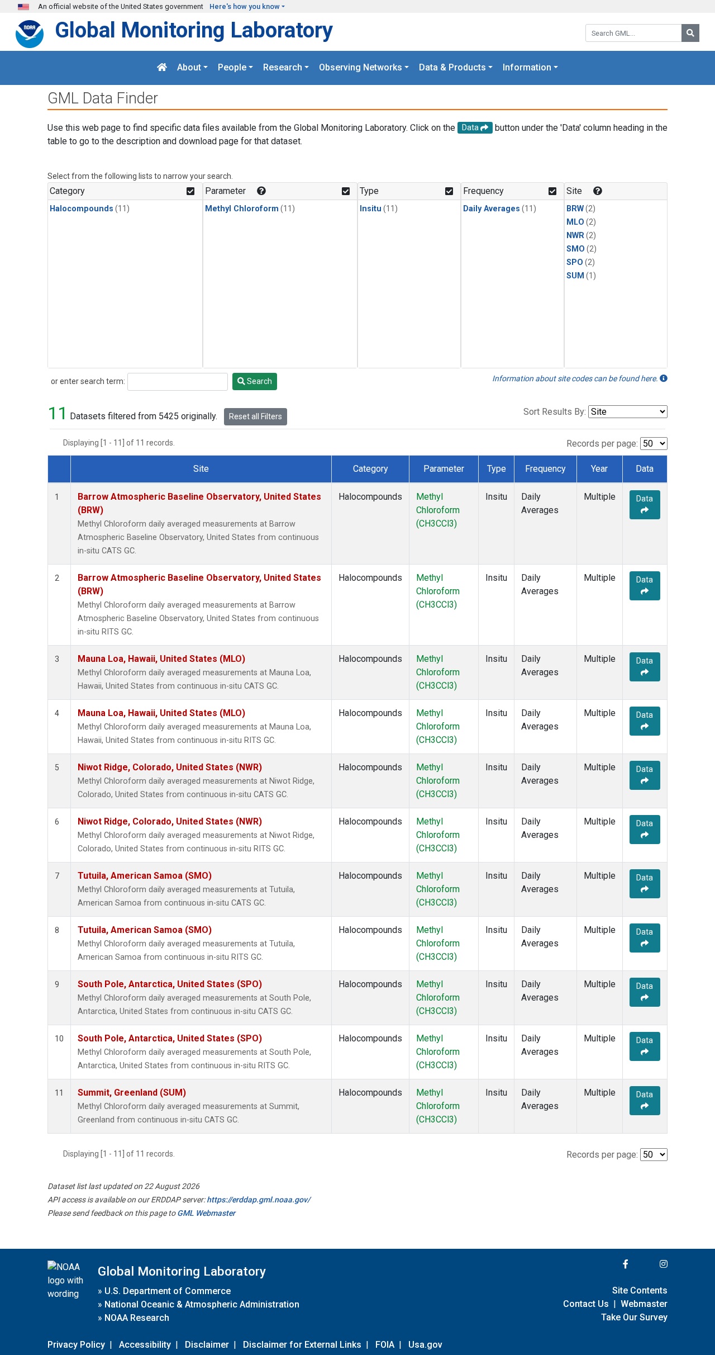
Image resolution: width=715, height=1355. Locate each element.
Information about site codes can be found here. (576, 378)
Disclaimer (207, 1344)
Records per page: (602, 443)
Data (644, 498)
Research (282, 68)
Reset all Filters (255, 416)
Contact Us (586, 1304)
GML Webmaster (206, 1213)
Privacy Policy (76, 1344)
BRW (575, 209)
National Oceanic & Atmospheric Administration (201, 1304)
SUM (575, 276)
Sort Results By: (554, 411)
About (189, 68)
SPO (574, 262)
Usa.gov (425, 1344)
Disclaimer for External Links (302, 1344)
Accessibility (145, 1344)
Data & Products (452, 68)
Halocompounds (81, 209)
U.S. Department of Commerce (167, 1291)
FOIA (384, 1344)
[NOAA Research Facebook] (610, 1264)
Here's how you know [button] (244, 6)
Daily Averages (491, 209)
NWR (575, 235)
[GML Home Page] (161, 67)
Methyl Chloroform (242, 209)
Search (258, 381)
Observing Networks (360, 68)
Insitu (371, 209)
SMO (575, 249)
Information (527, 68)
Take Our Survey (634, 1317)
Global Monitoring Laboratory (194, 29)
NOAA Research (136, 1318)
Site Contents (640, 1290)
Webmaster (644, 1304)
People (232, 68)
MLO (575, 222)
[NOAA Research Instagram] (649, 1264)
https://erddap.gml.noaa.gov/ (258, 1199)
